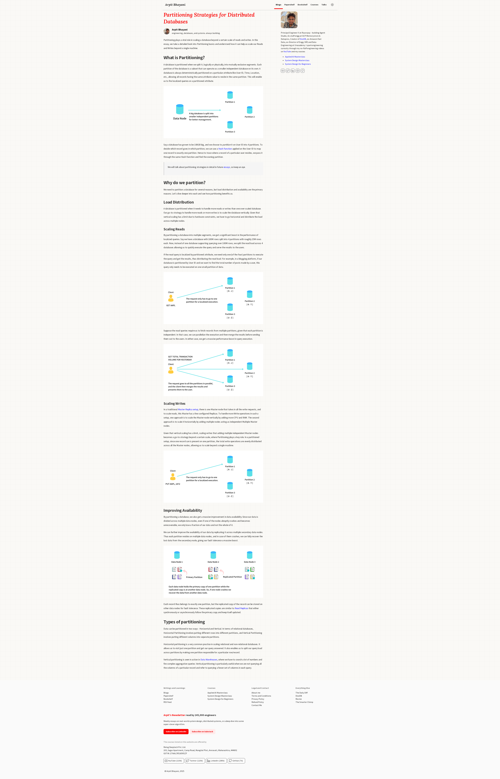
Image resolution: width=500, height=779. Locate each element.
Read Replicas (241, 608)
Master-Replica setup (188, 409)
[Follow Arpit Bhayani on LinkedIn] (293, 71)
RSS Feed (167, 702)
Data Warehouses (209, 659)
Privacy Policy (258, 699)
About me (256, 692)
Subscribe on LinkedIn (176, 731)
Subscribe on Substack (202, 731)
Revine (299, 699)
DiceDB (303, 39)
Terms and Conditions (261, 695)
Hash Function (225, 148)
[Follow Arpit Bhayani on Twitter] (288, 71)
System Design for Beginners (298, 64)
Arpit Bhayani (175, 5)
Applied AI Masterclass (295, 56)
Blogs (166, 692)
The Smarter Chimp (304, 702)
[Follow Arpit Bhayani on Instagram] (298, 71)
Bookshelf (168, 699)
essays (227, 167)
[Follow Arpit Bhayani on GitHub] (303, 71)
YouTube (287, 51)
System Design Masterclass (297, 60)
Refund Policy (258, 702)
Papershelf (168, 695)
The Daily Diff (302, 692)
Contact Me (257, 705)
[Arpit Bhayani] (283, 71)
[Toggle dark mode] (332, 4)
